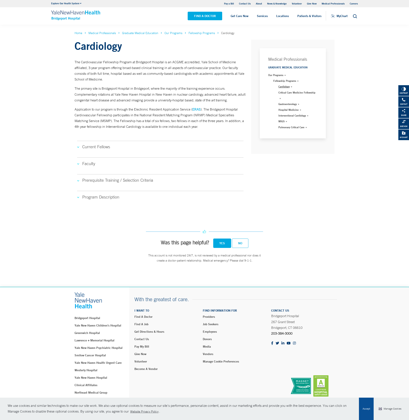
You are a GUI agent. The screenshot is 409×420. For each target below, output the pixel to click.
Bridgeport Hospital (87, 318)
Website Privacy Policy (144, 411)
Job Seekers (210, 324)
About (259, 3)
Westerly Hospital (86, 370)
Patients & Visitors (309, 16)
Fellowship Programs (202, 33)
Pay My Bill (141, 346)
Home (78, 33)
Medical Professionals (333, 3)
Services (262, 16)
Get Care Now (239, 16)
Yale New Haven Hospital (91, 378)
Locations (282, 16)
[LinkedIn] (282, 343)
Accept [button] (366, 408)
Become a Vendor (146, 369)
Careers (354, 3)
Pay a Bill (229, 3)
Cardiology (284, 86)
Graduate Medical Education (140, 33)
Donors (207, 339)
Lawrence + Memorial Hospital (94, 340)
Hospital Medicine (288, 109)
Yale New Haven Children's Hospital (98, 325)
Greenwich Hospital (87, 333)
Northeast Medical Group (91, 392)
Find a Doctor (205, 16)
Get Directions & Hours (149, 332)
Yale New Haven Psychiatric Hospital (98, 348)
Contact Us (245, 3)
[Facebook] (272, 343)
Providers (209, 317)
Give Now (312, 3)
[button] (390, 409)
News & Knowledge (277, 3)
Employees (210, 332)
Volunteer (297, 3)
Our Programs (173, 33)
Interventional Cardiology (292, 115)
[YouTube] (289, 343)
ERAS (196, 109)
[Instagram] (294, 343)
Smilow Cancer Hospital (90, 355)
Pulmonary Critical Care (291, 127)
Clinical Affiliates (86, 385)
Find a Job (141, 324)
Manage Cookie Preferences (221, 361)
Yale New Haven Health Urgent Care (98, 363)
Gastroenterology (287, 104)
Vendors (208, 354)
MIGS (281, 121)
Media (207, 346)
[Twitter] (277, 343)
